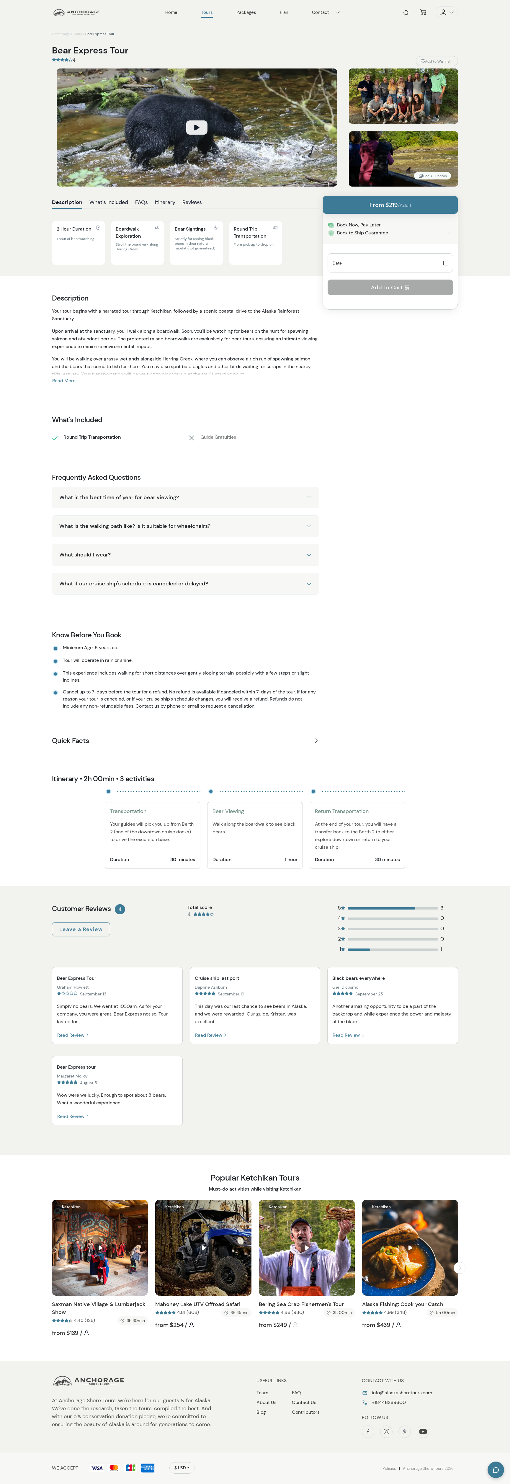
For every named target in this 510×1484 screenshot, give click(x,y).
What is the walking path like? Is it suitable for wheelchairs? (134, 526)
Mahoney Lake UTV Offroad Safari (198, 1304)
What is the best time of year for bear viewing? (119, 497)
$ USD (180, 1467)
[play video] (196, 127)
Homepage (61, 34)
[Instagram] (386, 1432)
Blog (261, 1412)
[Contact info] (337, 12)
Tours (77, 34)
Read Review (71, 1035)
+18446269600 (388, 1402)
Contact (320, 12)
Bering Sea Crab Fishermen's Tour (301, 1304)
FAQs (141, 202)
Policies (389, 1468)
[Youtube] (423, 1432)
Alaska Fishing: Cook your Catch (402, 1304)
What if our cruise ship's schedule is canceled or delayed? (133, 583)
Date (337, 263)
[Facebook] (368, 1432)
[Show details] (449, 225)
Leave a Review (81, 929)
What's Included (108, 202)
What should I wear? (85, 554)
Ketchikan (71, 1206)
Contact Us (304, 1402)
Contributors (306, 1412)
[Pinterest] (404, 1432)
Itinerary (165, 202)
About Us (266, 1402)
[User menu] (447, 12)
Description (67, 202)
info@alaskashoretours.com (401, 1393)
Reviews (192, 202)
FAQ (296, 1393)
